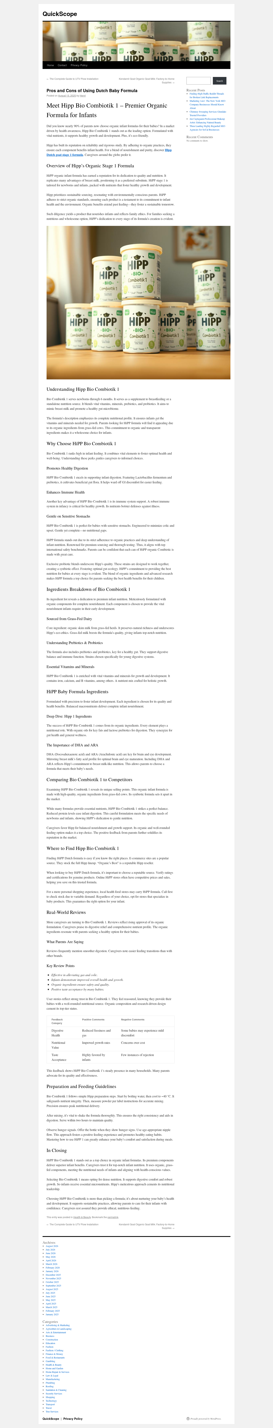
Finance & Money (54, 1353)
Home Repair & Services (57, 1371)
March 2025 (51, 1307)
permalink (113, 1217)
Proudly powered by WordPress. (205, 1418)
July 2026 (50, 1249)
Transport (50, 1404)
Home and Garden (54, 1368)
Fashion (49, 1346)
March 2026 (51, 1263)
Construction (52, 1339)
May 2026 (51, 1256)
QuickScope (60, 13)
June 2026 (51, 1253)
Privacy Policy (79, 65)
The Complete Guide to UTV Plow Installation (73, 78)
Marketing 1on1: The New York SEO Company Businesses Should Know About (207, 104)
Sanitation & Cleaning (56, 1389)
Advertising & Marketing (58, 1325)
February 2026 (53, 1267)
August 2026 (52, 1246)
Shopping (50, 1397)
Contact (62, 65)
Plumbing (50, 1382)
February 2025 (53, 1310)
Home (50, 65)
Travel (49, 1407)
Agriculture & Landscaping (59, 1328)
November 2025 (53, 1278)
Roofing (50, 1386)
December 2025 (53, 1274)
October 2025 (52, 1281)
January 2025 (52, 1314)
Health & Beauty (82, 1217)
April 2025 (51, 1303)
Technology (51, 1400)
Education (50, 1343)
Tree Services (52, 1411)
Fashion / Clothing (54, 1350)
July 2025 (50, 1292)
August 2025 (52, 1289)
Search (219, 80)
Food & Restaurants (55, 1357)
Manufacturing (53, 1379)
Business (50, 1335)
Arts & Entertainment (56, 1332)
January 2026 (52, 1271)
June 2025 (51, 1296)
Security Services (54, 1393)
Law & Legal (52, 1375)
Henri (83, 95)
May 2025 (51, 1299)
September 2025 (53, 1285)
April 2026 (51, 1260)
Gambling (50, 1361)
